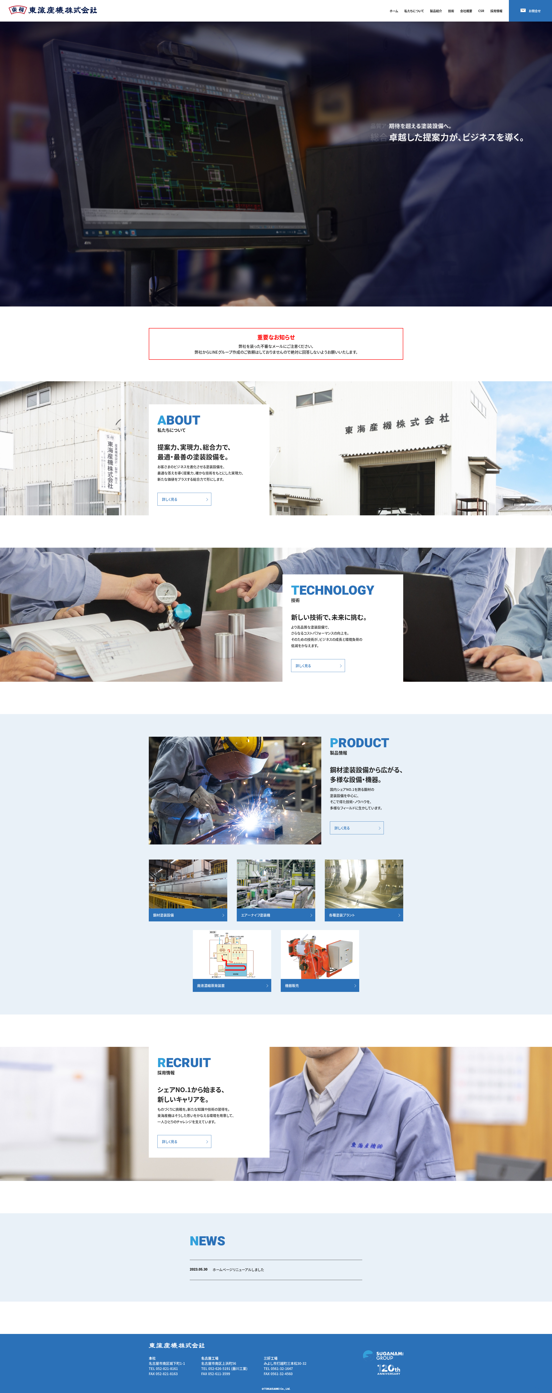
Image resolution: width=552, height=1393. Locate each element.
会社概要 (466, 11)
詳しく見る (169, 499)
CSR (481, 11)
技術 (451, 11)
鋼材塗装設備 (163, 915)
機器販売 (292, 985)
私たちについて (414, 11)
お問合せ (535, 11)
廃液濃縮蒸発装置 (211, 985)
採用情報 (496, 11)
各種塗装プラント (342, 915)
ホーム (394, 11)
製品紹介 (436, 11)
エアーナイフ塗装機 (255, 915)
